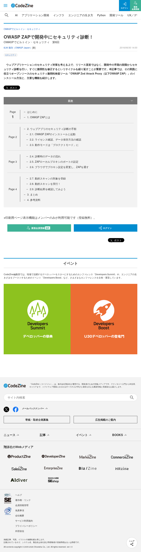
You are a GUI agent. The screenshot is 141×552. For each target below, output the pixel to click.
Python (101, 15)
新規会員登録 (40, 228)
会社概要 (19, 515)
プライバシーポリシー (26, 525)
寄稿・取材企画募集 (36, 419)
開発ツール (116, 15)
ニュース (9, 435)
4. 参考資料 (33, 200)
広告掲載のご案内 (105, 419)
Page (13, 137)
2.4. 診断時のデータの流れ (45, 156)
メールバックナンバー (33, 408)
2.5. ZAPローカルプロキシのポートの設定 (54, 161)
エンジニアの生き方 (80, 15)
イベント (82, 435)
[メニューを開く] (5, 5)
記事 (43, 435)
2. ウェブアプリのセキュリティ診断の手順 (51, 129)
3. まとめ (32, 194)
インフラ (58, 15)
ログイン (107, 228)
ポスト (13, 87)
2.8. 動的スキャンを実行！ (45, 184)
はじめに (32, 112)
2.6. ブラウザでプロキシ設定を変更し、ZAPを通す (59, 167)
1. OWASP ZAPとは (38, 117)
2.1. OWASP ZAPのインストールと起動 (52, 134)
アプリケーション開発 (35, 15)
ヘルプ (18, 494)
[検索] (7, 15)
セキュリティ (10, 55)
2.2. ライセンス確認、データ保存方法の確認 (55, 139)
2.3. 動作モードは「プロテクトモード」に (54, 145)
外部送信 (19, 530)
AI (16, 15)
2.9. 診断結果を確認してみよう (48, 189)
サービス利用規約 (24, 520)
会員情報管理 (21, 505)
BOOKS (117, 435)
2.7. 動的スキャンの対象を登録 (48, 178)
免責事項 (19, 510)
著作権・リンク (23, 499)
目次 (70, 101)
